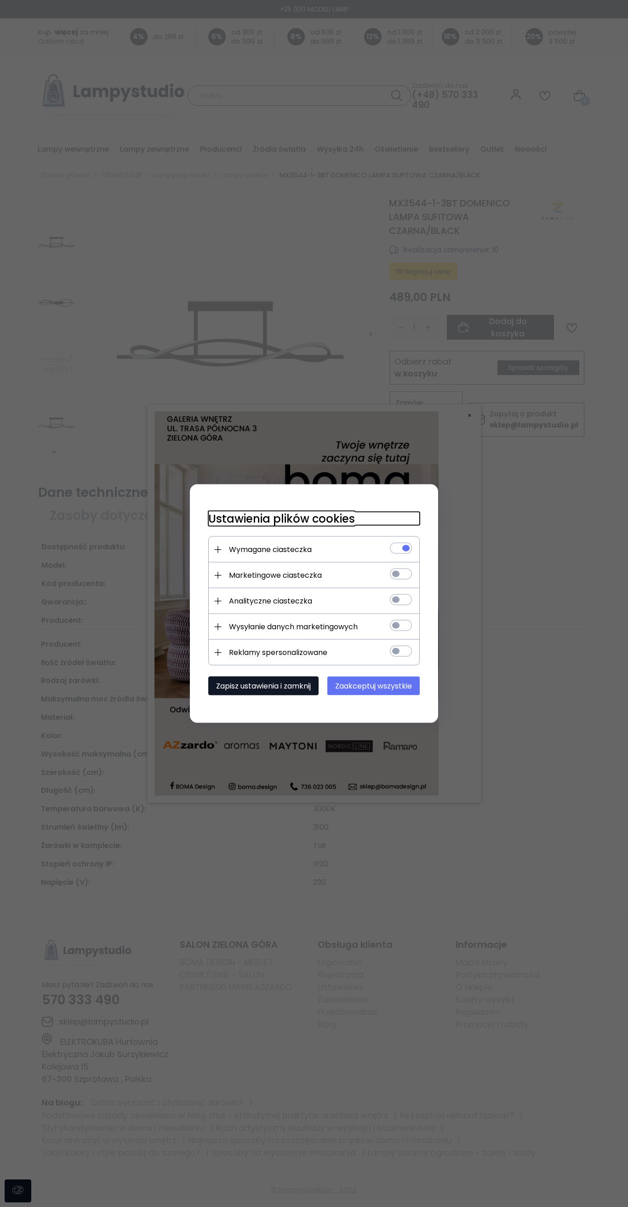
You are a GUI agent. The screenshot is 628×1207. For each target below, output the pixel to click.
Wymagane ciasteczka (270, 549)
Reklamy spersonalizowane (278, 652)
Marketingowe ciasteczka (275, 575)
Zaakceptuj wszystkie (373, 686)
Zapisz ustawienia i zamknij (263, 686)
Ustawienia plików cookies (281, 518)
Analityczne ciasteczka (270, 601)
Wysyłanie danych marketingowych (293, 626)
